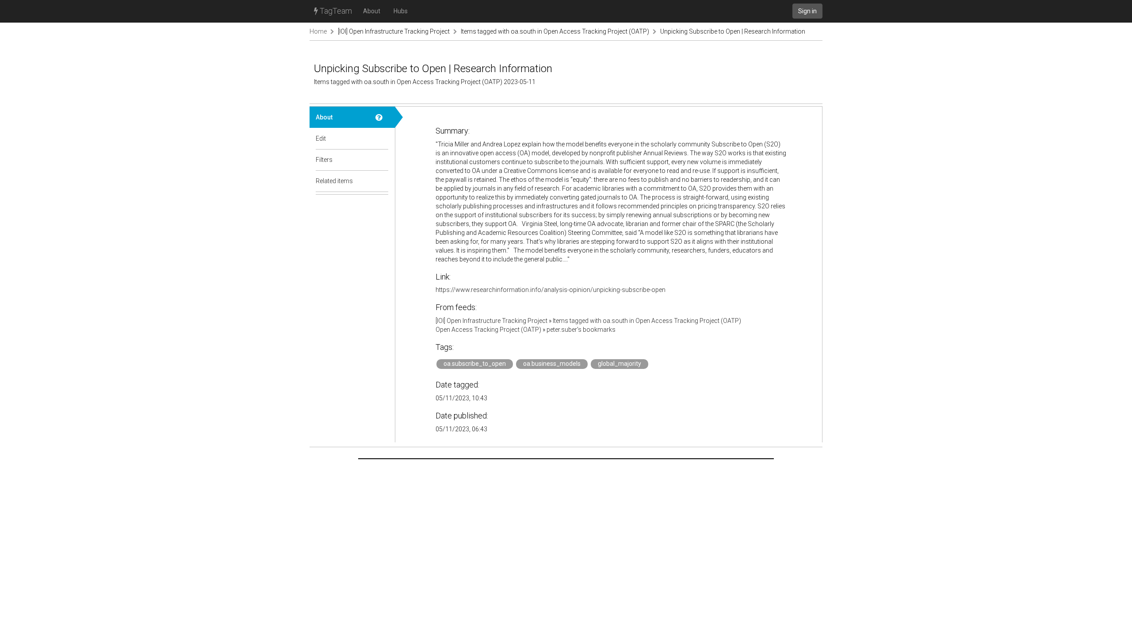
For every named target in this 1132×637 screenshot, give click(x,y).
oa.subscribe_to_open (475, 363)
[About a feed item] (382, 117)
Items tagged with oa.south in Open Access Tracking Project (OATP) (555, 31)
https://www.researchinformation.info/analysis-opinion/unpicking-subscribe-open (550, 289)
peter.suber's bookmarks (581, 329)
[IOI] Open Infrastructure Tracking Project (394, 31)
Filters (324, 159)
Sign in (807, 11)
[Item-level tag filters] (382, 159)
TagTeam (335, 10)
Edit (321, 138)
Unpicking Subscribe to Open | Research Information (732, 31)
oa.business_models (552, 363)
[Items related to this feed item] (382, 181)
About (371, 11)
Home (318, 31)
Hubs (401, 11)
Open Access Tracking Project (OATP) (488, 329)
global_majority (619, 363)
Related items (334, 180)
